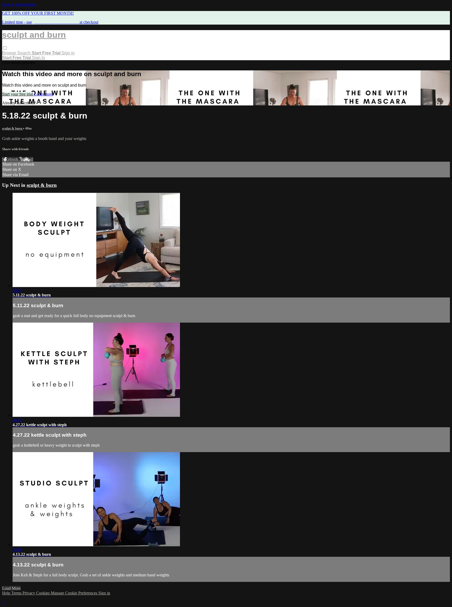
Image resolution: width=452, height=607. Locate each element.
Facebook (10, 159)
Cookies (43, 593)
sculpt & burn (12, 128)
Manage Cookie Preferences (74, 593)
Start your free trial (18, 94)
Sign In (38, 57)
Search (24, 53)
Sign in (68, 53)
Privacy (29, 593)
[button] (5, 48)
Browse (9, 53)
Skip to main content (19, 4)
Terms (16, 593)
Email (28, 159)
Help (6, 593)
